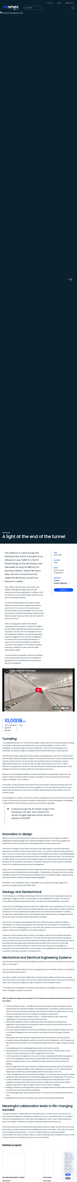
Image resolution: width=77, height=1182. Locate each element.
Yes (68, 1174)
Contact (50, 3)
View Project (6, 1181)
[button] (4, 1165)
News (59, 3)
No (68, 1178)
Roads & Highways (60, 583)
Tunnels (56, 580)
